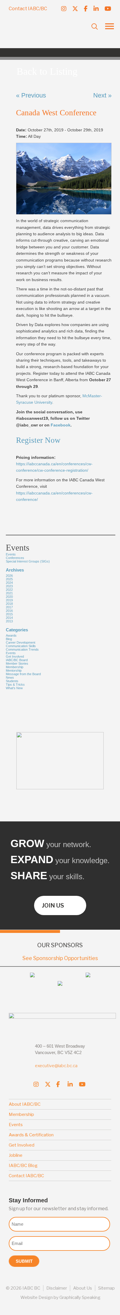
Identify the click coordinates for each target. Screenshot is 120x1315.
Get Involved (15, 656)
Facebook (60, 425)
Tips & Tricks (15, 684)
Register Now (38, 440)
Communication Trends (22, 649)
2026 (9, 575)
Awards (11, 635)
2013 (9, 621)
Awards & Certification (31, 1135)
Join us (53, 905)
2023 (9, 586)
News (10, 677)
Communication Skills (21, 646)
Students (12, 681)
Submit (24, 1261)
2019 (9, 600)
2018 (9, 603)
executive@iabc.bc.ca (56, 1065)
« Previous (31, 95)
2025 (9, 579)
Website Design (36, 1297)
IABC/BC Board (17, 660)
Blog (9, 639)
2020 (9, 596)
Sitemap (106, 1288)
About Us (82, 1288)
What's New (14, 688)
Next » (102, 95)
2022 (9, 589)
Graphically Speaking (79, 1297)
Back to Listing (47, 71)
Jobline (15, 1155)
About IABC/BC (24, 1104)
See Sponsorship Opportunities (60, 958)
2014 (9, 617)
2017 (9, 607)
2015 (9, 614)
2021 (9, 593)
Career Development (20, 642)
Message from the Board (23, 674)
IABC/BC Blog (23, 1165)
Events (11, 653)
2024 (9, 582)
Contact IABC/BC (28, 8)
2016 (9, 610)
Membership (14, 667)
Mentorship (14, 670)
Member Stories (17, 663)
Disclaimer (56, 1288)
